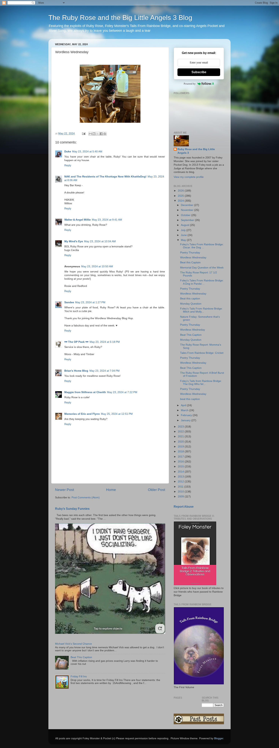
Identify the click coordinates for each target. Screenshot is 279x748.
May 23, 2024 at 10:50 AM (97, 266)
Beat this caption (190, 298)
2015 (181, 466)
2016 (181, 461)
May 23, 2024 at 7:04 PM (104, 370)
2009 (181, 496)
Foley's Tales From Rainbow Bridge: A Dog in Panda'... (202, 282)
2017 (181, 456)
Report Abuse (184, 506)
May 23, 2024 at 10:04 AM (100, 241)
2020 (181, 441)
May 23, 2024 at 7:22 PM (122, 392)
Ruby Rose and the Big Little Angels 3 (196, 151)
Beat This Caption (81, 657)
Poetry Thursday (190, 252)
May (184, 240)
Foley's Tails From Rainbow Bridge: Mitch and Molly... (201, 310)
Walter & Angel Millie (77, 219)
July (183, 230)
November (187, 210)
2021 (181, 436)
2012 (181, 481)
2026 (181, 190)
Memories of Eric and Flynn (82, 413)
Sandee (69, 302)
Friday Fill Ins (79, 676)
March (185, 410)
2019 (181, 446)
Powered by (190, 83)
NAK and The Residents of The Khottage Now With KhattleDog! (105, 176)
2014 (181, 471)
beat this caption (190, 399)
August (185, 225)
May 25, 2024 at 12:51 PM (117, 413)
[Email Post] (83, 133)
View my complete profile (189, 177)
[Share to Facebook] (101, 134)
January (186, 420)
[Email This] (90, 134)
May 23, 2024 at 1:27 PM (90, 302)
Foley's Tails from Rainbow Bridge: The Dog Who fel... (201, 382)
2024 (181, 200)
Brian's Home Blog (76, 370)
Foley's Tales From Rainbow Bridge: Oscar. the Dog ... (202, 246)
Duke (67, 151)
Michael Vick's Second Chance (73, 643)
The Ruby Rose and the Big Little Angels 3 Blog (120, 17)
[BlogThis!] (94, 134)
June (184, 235)
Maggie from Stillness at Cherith (85, 392)
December (187, 205)
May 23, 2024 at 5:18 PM (105, 341)
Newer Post (64, 490)
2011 (181, 486)
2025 (181, 195)
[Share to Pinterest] (105, 134)
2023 (181, 426)
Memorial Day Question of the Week (202, 267)
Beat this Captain (190, 262)
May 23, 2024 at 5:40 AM (87, 151)
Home (111, 490)
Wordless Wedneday (192, 329)
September (188, 220)
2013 (181, 476)
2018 (181, 451)
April (184, 405)
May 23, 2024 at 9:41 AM (107, 219)
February (187, 415)
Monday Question (190, 303)
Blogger (218, 738)
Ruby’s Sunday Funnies (72, 508)
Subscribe (199, 72)
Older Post (156, 490)
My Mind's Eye (73, 241)
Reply (67, 165)
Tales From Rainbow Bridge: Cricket (201, 352)
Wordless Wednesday (193, 257)
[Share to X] (97, 134)
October (186, 215)
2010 (181, 491)
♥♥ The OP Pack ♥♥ (76, 341)
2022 (181, 431)
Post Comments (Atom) (86, 497)
